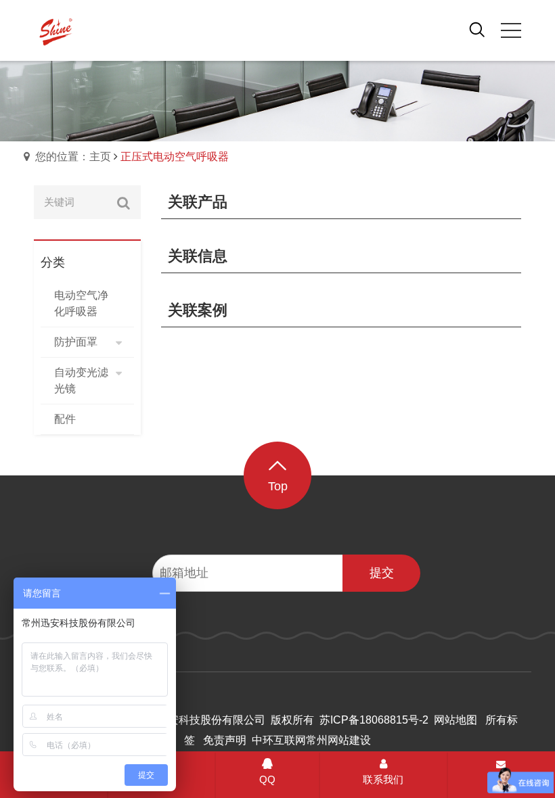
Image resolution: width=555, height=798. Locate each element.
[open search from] (477, 29)
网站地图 (455, 720)
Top (278, 486)
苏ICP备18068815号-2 (373, 720)
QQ (267, 779)
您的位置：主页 (73, 156)
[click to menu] (511, 30)
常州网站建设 (338, 740)
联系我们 (383, 779)
